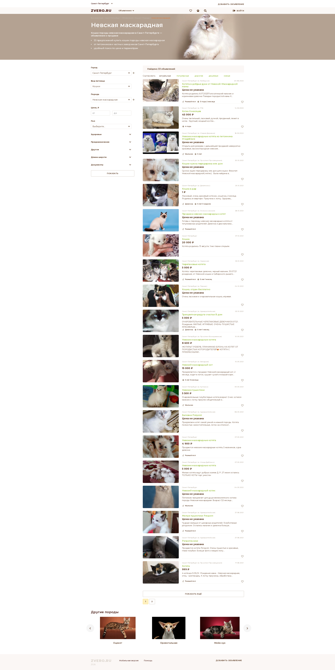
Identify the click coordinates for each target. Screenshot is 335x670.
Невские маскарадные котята (199, 339)
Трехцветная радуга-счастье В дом (202, 314)
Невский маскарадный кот (197, 365)
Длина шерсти (99, 157)
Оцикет (117, 643)
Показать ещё (193, 594)
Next (247, 628)
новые (227, 76)
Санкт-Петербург (100, 3)
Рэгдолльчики (190, 541)
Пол (93, 121)
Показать (112, 173)
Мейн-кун (219, 643)
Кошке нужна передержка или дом (202, 163)
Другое (95, 149)
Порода (95, 94)
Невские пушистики (193, 390)
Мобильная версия (129, 660)
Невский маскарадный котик (198, 490)
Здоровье (96, 134)
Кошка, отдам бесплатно (196, 289)
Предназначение (100, 142)
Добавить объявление (229, 660)
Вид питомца (98, 81)
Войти (240, 11)
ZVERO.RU (101, 11)
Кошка (186, 239)
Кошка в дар (189, 189)
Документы (97, 165)
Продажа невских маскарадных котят (204, 214)
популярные (183, 76)
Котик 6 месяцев (191, 111)
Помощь (148, 660)
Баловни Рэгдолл (192, 415)
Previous (90, 628)
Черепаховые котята (194, 264)
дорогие (199, 76)
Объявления (125, 10)
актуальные (165, 76)
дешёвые (213, 76)
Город (94, 67)
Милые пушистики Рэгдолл (197, 516)
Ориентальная (168, 643)
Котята (186, 566)
